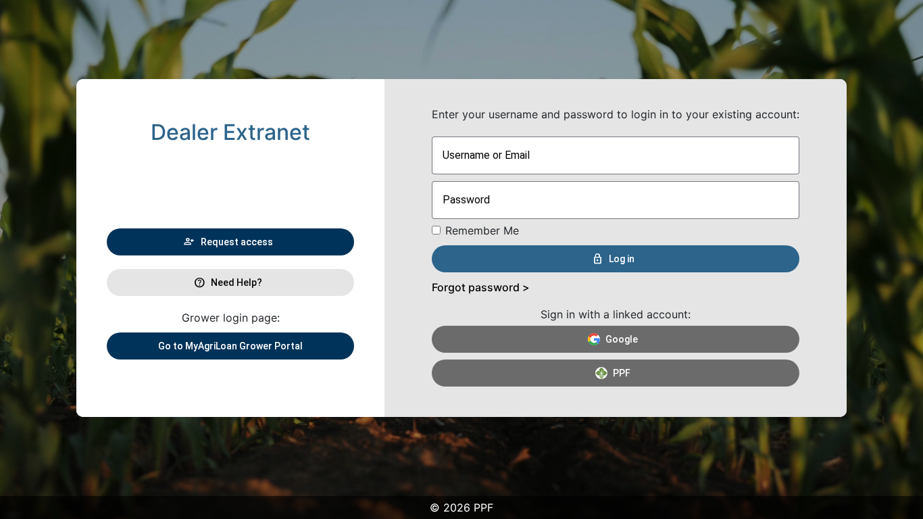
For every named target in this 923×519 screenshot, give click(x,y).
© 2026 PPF (461, 507)
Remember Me (482, 230)
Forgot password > (481, 287)
